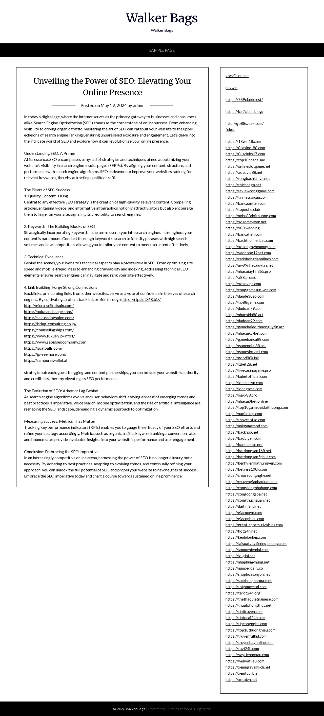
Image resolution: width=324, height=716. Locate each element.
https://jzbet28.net (241, 364)
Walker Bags (162, 18)
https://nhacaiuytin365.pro (248, 271)
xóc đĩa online (237, 75)
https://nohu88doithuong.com (251, 215)
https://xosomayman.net (246, 221)
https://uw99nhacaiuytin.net (249, 265)
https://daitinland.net (243, 506)
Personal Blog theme (195, 709)
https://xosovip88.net (244, 172)
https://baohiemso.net (244, 444)
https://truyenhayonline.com (249, 642)
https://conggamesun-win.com (251, 289)
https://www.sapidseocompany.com (55, 341)
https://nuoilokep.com (244, 413)
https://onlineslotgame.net (248, 166)
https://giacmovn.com (244, 512)
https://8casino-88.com (245, 147)
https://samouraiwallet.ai (45, 360)
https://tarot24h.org (243, 593)
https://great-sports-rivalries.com (254, 524)
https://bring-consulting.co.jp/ (50, 323)
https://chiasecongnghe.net (249, 475)
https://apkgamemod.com (247, 425)
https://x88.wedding (243, 228)
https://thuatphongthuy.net (249, 605)
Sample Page (162, 50)
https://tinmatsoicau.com (247, 197)
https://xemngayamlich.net (248, 667)
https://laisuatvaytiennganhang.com (256, 543)
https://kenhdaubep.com (246, 537)
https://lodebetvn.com (244, 382)
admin (139, 105)
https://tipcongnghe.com (246, 623)
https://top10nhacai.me (245, 160)
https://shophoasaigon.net (248, 574)
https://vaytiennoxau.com (247, 654)
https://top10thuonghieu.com (250, 630)
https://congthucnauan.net (248, 500)
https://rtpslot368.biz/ (141, 299)
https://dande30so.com (245, 296)
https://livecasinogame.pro (248, 370)
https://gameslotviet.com (247, 351)
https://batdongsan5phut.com (251, 456)
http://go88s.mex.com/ (245, 123)
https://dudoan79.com (244, 308)
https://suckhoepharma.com (249, 580)
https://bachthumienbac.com (249, 240)
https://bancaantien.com (246, 203)
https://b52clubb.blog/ (245, 111)
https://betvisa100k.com (246, 469)
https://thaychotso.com (245, 419)
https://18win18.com (243, 141)
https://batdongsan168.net (248, 450)
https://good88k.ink (242, 357)
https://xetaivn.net (241, 679)
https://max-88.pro (241, 395)
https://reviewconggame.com (250, 191)
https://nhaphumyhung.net (248, 562)
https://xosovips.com (243, 283)
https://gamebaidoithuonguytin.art (255, 327)
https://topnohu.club (243, 209)
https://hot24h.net (241, 531)
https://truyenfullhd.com (246, 636)
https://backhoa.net (242, 432)
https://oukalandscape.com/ (48, 311)
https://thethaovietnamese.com (252, 599)
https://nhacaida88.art (244, 314)
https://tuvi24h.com (242, 648)
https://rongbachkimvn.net (248, 178)
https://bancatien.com (244, 234)
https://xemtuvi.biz (241, 673)
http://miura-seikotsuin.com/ (49, 305)
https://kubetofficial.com (246, 376)
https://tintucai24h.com (245, 617)
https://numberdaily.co (244, 568)
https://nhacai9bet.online (247, 401)
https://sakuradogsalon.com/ (49, 317)
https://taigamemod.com (246, 586)
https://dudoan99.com (244, 320)
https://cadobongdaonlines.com (252, 259)
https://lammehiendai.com (247, 549)
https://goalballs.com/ (43, 348)
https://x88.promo (241, 277)
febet (230, 129)
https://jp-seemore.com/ (45, 354)
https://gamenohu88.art (246, 345)
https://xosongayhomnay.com (250, 246)
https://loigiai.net (240, 555)
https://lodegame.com (244, 388)
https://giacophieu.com (245, 518)
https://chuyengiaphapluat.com (251, 481)
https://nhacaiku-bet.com (246, 333)
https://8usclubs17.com (245, 153)
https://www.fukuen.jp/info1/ (49, 335)
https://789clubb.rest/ (244, 99)
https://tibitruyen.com (244, 611)
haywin (231, 87)
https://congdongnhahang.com (251, 487)
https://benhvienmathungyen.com (254, 463)
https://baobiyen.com (243, 438)
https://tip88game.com (245, 302)
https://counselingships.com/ (49, 329)
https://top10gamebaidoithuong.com (257, 407)
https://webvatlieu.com (245, 661)
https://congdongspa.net (246, 494)
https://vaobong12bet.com (248, 252)
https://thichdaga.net (243, 184)
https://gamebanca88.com (247, 339)
